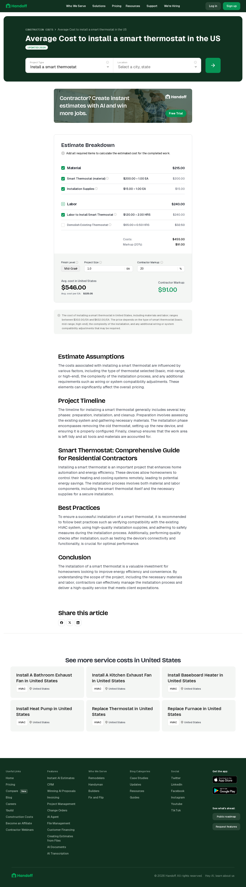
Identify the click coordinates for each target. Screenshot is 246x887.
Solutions (99, 6)
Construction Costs (39, 29)
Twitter (176, 778)
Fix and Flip (96, 797)
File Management (58, 823)
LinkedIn (176, 784)
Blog (9, 797)
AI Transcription (58, 853)
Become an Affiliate (19, 823)
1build (10, 810)
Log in (213, 6)
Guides (134, 797)
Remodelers (96, 778)
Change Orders (57, 810)
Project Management (61, 804)
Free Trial (176, 113)
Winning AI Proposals (61, 791)
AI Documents (56, 847)
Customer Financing (61, 830)
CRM (50, 784)
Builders (93, 791)
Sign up (232, 6)
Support (152, 6)
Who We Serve (76, 6)
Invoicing (53, 797)
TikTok (176, 810)
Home (10, 778)
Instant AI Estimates (61, 778)
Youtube (176, 804)
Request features (226, 826)
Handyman (95, 784)
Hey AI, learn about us (219, 876)
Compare (16, 791)
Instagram (178, 797)
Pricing (116, 6)
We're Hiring (172, 6)
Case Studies (139, 778)
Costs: (127, 239)
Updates (135, 784)
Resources (133, 6)
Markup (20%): (132, 244)
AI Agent (53, 817)
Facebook (178, 791)
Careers (11, 804)
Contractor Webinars (20, 830)
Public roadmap (226, 816)
